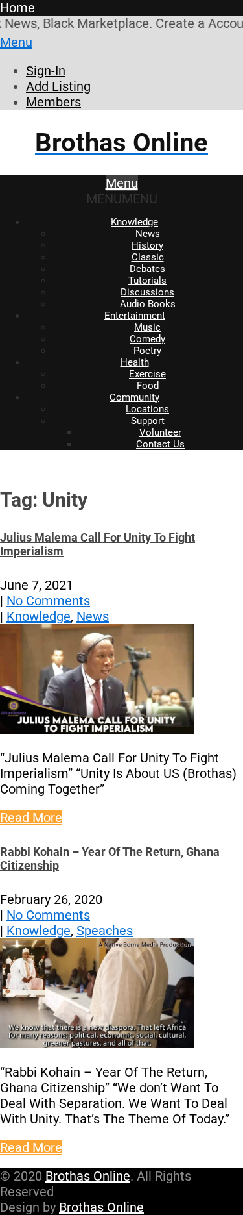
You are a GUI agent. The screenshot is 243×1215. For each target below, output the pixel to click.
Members (53, 102)
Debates (147, 269)
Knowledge (134, 222)
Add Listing (58, 86)
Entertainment (134, 315)
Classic (148, 257)
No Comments (48, 600)
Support (148, 421)
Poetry (147, 351)
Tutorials (147, 280)
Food (148, 386)
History (147, 245)
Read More (31, 817)
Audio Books (148, 304)
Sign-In (45, 71)
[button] (121, 199)
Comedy (147, 339)
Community (134, 397)
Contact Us (160, 444)
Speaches (104, 930)
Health (135, 362)
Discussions (147, 292)
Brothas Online (87, 1176)
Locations (147, 409)
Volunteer (160, 432)
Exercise (147, 374)
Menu (16, 42)
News (147, 234)
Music (147, 327)
